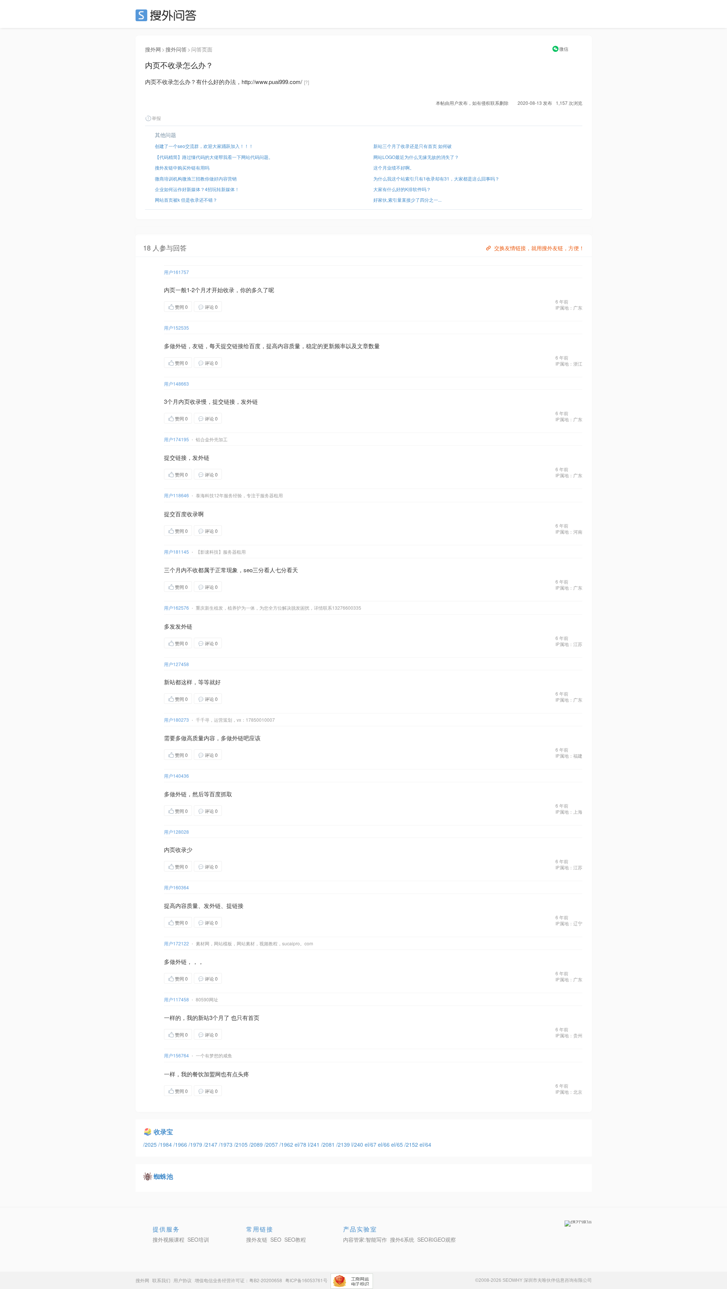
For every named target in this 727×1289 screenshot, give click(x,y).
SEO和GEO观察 (436, 1239)
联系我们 (161, 1280)
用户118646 (176, 495)
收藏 (237, 306)
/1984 (165, 1144)
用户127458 (176, 664)
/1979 (196, 1144)
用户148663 (176, 383)
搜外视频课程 (168, 1239)
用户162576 (176, 607)
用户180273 (176, 719)
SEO (168, 15)
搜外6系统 (402, 1239)
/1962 (287, 1144)
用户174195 (176, 439)
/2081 (328, 1144)
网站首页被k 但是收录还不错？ (186, 199)
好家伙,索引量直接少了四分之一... (407, 199)
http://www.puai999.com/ (272, 82)
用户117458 (176, 999)
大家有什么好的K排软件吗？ (402, 189)
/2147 (211, 1144)
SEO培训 (198, 1239)
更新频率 (334, 346)
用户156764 (176, 1055)
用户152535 (176, 327)
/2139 (343, 1144)
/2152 (412, 1144)
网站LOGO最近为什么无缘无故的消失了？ (416, 157)
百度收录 (186, 514)
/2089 (256, 1144)
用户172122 (176, 943)
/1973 (226, 1144)
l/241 (314, 1144)
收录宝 (163, 1131)
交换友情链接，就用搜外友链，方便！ (539, 248)
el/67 (371, 1144)
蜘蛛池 (163, 1176)
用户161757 (176, 272)
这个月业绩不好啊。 (393, 167)
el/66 (384, 1144)
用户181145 (176, 551)
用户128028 (176, 831)
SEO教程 (295, 1239)
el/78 (301, 1144)
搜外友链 (256, 1239)
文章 (362, 346)
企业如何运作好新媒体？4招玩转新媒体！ (197, 189)
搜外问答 (176, 49)
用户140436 (176, 775)
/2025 (150, 1144)
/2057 (271, 1144)
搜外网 (153, 49)
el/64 (425, 1144)
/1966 (181, 1144)
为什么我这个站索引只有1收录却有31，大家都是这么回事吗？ (436, 178)
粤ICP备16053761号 (306, 1280)
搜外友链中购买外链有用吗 (182, 167)
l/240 (358, 1144)
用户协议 (182, 1280)
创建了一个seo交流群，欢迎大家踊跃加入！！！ (204, 146)
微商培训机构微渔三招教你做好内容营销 (196, 178)
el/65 (397, 1144)
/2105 (241, 1144)
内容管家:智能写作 (365, 1239)
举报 (156, 118)
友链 (198, 346)
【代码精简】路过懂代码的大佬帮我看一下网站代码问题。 (214, 157)
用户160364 (176, 887)
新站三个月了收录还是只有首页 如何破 (412, 146)
